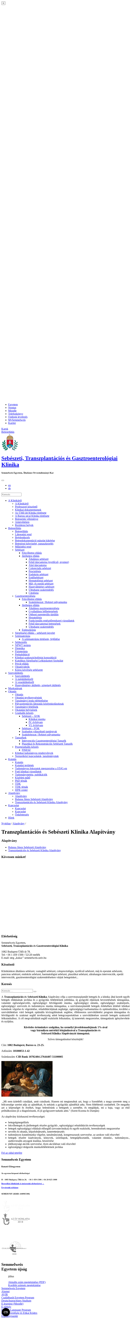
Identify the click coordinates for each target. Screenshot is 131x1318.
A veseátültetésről (24, 682)
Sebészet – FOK (31, 728)
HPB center (21, 790)
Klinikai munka (37, 719)
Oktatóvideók (22, 666)
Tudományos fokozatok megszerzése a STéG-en (41, 768)
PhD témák (21, 780)
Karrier (12, 423)
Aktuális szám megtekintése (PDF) (27, 1282)
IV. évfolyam (36, 722)
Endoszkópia (29, 629)
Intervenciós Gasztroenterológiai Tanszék (44, 740)
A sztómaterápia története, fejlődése (41, 639)
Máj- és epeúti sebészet (41, 583)
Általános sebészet (38, 559)
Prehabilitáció (22, 654)
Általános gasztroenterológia (44, 608)
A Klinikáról (15, 500)
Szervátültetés (15, 672)
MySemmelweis (17, 419)
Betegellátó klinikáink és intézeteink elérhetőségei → (22, 1184)
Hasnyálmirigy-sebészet (41, 586)
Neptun (12, 407)
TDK (18, 783)
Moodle (12, 410)
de (9, 488)
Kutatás (12, 759)
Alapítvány (14, 793)
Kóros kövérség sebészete (29, 669)
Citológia (34, 592)
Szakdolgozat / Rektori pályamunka (48, 602)
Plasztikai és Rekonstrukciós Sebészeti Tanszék (47, 743)
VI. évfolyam (36, 725)
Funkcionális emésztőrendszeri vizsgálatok (51, 620)
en (9, 485)
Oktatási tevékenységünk (28, 697)
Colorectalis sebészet (40, 568)
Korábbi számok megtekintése (24, 1285)
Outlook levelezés (17, 416)
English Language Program (16, 1309)
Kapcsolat (13, 805)
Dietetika (20, 648)
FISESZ (26, 749)
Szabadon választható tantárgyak (39, 731)
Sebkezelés (21, 642)
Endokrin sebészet (38, 574)
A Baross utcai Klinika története (32, 515)
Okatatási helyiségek (26, 709)
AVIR (4, 1294)
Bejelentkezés (22, 537)
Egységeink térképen (9, 1187)
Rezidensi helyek (24, 525)
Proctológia (35, 571)
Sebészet (19, 549)
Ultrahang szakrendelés (41, 589)
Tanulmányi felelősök (26, 706)
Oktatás (12, 691)
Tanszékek (20, 737)
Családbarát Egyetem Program (17, 1297)
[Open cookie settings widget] (6, 1312)
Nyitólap (6, 823)
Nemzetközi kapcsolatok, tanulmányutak (37, 756)
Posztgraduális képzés (27, 746)
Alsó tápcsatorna (38, 565)
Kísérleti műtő (22, 777)
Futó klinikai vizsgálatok (28, 771)
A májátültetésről (24, 679)
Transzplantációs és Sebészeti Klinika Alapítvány (41, 802)
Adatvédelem (22, 522)
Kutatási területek (24, 765)
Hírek (11, 817)
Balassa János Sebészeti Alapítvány (34, 799)
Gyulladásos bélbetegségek (43, 611)
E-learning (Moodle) (12, 1303)
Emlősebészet (36, 577)
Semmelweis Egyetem (13, 1288)
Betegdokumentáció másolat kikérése (35, 540)
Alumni (5, 1291)
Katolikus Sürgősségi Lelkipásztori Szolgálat (39, 660)
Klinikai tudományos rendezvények (34, 753)
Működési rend (23, 546)
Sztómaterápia (22, 636)
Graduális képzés (24, 713)
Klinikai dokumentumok (28, 509)
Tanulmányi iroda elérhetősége (31, 700)
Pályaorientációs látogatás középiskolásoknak (39, 703)
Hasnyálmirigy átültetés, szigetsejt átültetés (38, 685)
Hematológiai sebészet (41, 580)
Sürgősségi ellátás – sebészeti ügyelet (35, 632)
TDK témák (21, 786)
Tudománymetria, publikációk (31, 774)
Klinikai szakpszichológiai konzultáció (35, 657)
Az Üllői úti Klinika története (30, 512)
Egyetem (13, 404)
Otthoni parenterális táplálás (44, 614)
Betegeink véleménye (26, 519)
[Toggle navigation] (2, 480)
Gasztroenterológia (25, 596)
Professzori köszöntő (26, 506)
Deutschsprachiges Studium (16, 1300)
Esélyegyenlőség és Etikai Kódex (19, 1312)
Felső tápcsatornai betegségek (45, 623)
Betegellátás (14, 528)
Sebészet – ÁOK (31, 716)
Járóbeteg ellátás (30, 555)
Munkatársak (15, 688)
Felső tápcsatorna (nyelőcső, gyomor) (49, 562)
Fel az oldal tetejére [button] (11, 1152)
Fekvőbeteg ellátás (32, 552)
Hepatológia (35, 617)
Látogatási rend (23, 534)
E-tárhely (6, 1306)
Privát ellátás (22, 663)
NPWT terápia (23, 645)
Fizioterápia (21, 651)
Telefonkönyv (15, 413)
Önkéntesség (22, 814)
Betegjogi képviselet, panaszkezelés (34, 543)
